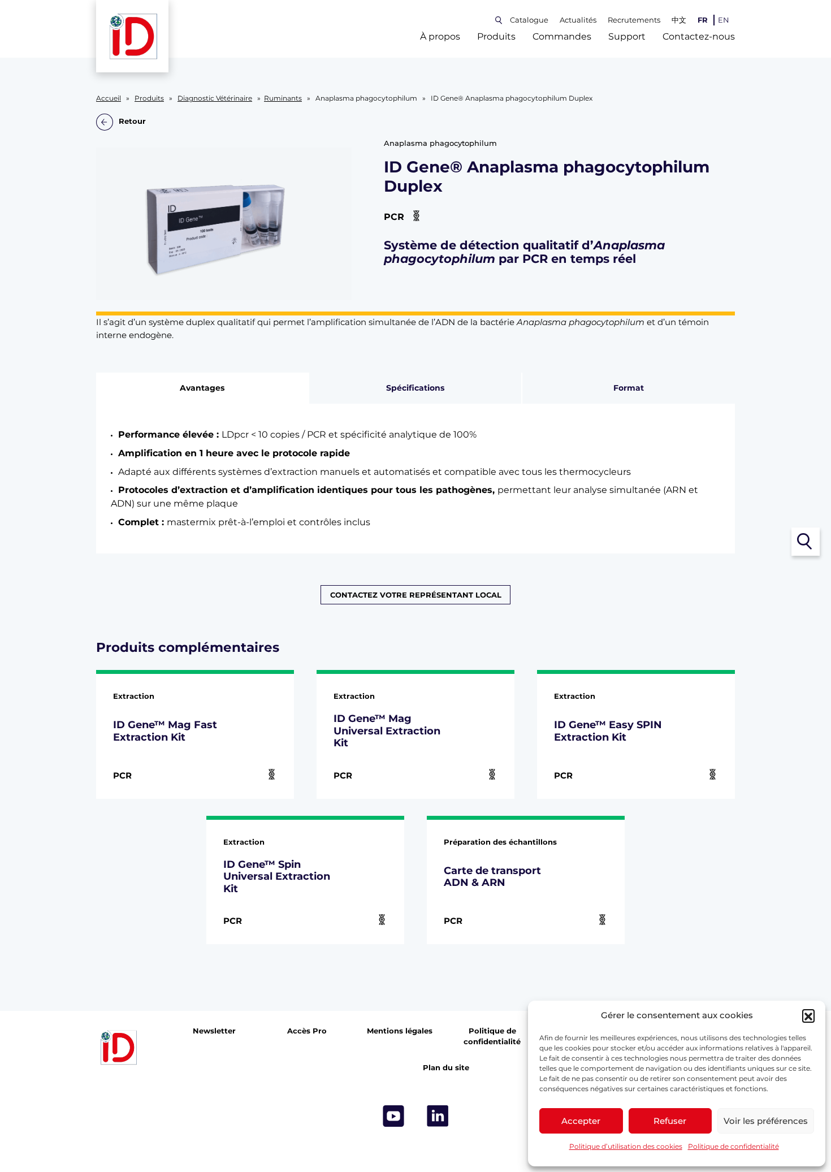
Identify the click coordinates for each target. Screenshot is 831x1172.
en (723, 20)
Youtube (393, 1116)
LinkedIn (437, 1116)
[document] (416, 478)
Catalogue (529, 20)
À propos (440, 36)
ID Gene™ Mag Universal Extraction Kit (387, 730)
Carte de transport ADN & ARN (492, 876)
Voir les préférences (766, 1120)
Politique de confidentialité (733, 1146)
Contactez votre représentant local (415, 594)
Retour (132, 122)
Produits (496, 36)
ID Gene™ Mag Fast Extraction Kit (165, 731)
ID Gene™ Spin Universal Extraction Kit (276, 876)
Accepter (580, 1120)
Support (627, 36)
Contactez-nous (699, 36)
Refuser (669, 1120)
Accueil (108, 98)
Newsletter (214, 1031)
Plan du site (446, 1067)
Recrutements (634, 20)
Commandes (562, 36)
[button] (808, 1015)
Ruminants (283, 98)
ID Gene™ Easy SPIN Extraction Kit (608, 731)
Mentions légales (399, 1031)
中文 (679, 20)
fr (703, 20)
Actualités (578, 20)
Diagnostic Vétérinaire (215, 98)
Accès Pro (307, 1031)
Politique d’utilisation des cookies (625, 1146)
